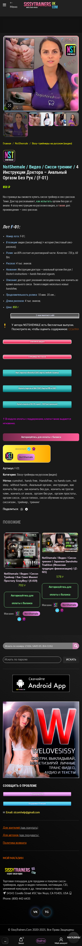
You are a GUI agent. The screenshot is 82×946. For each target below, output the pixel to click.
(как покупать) (29, 828)
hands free (31, 481)
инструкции (60, 485)
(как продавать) (29, 835)
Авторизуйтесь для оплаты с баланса (41, 437)
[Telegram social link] (26, 509)
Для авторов (11, 835)
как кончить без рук (36, 489)
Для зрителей (11, 828)
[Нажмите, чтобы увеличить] (9, 105)
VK (35, 912)
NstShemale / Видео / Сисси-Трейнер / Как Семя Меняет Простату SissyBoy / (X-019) (21, 577)
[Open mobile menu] (4, 5)
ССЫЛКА (73, 329)
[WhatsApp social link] (21, 509)
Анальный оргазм (40, 485)
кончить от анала (21, 493)
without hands (18, 485)
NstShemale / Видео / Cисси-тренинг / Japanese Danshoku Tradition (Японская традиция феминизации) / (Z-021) (59, 565)
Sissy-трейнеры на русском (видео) (52, 143)
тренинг (35, 502)
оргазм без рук (43, 493)
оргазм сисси (11, 498)
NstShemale (22, 143)
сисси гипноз (29, 498)
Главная (7, 143)
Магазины (73, 937)
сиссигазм (9, 502)
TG (47, 912)
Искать (71, 660)
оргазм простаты (65, 493)
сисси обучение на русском (57, 498)
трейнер (23, 502)
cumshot (17, 481)
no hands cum (62, 481)
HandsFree (45, 481)
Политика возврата (15, 843)
